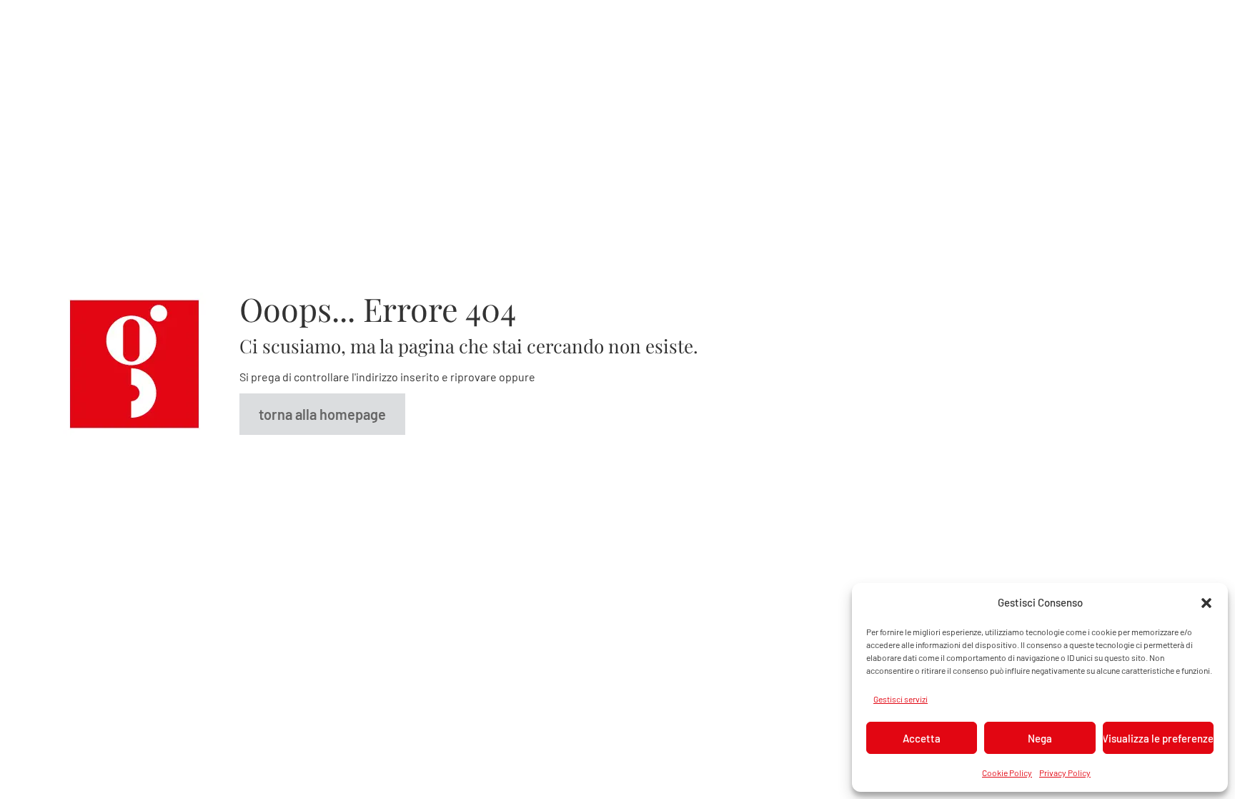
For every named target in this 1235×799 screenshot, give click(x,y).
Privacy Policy (1065, 773)
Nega (1040, 738)
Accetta (922, 738)
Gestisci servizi (900, 699)
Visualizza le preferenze (1158, 738)
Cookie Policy (1007, 773)
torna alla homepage (322, 414)
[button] (1206, 602)
